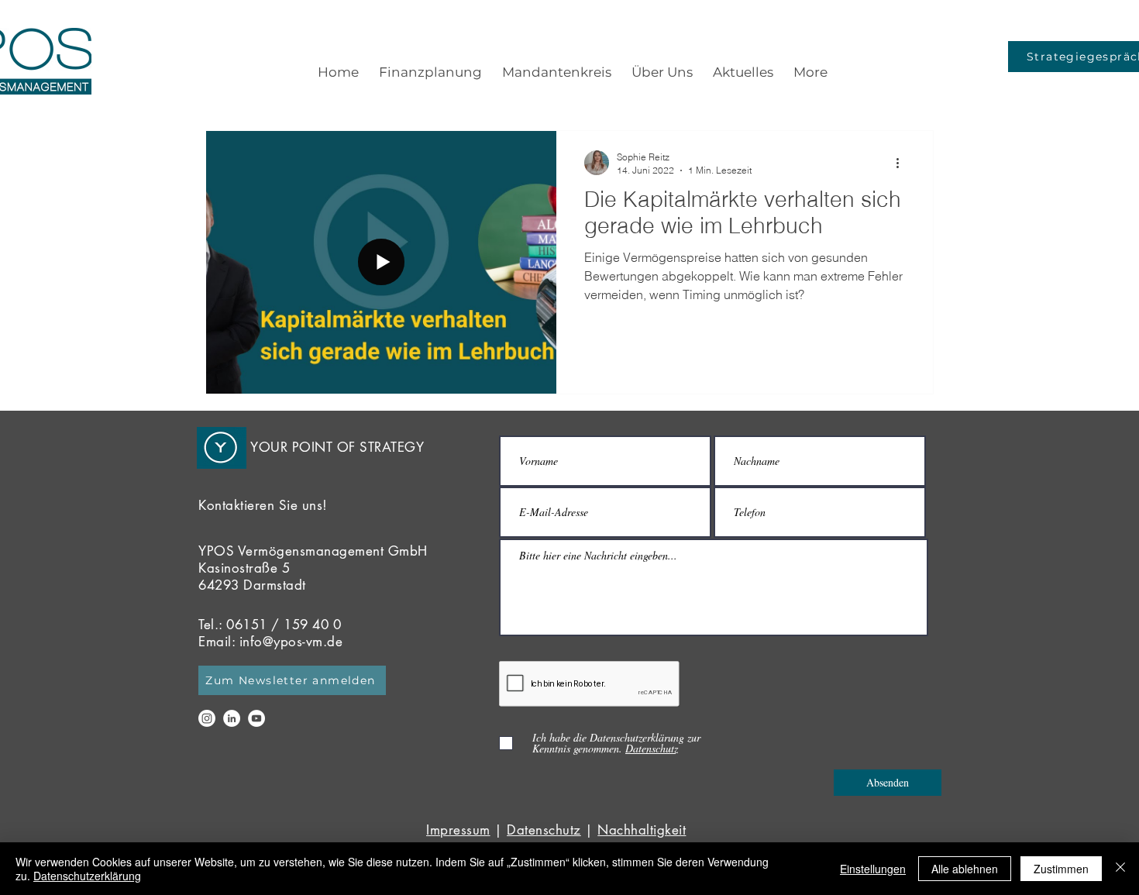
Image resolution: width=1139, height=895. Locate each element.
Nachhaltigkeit (641, 829)
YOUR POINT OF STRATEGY (337, 447)
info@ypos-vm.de (291, 641)
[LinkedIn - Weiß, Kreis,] (231, 718)
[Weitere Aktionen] (902, 162)
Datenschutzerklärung (87, 875)
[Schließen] (1120, 869)
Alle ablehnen (964, 868)
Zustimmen (1061, 868)
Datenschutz (544, 829)
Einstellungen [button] (873, 868)
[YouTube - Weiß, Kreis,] (256, 718)
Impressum (458, 829)
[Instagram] (206, 718)
